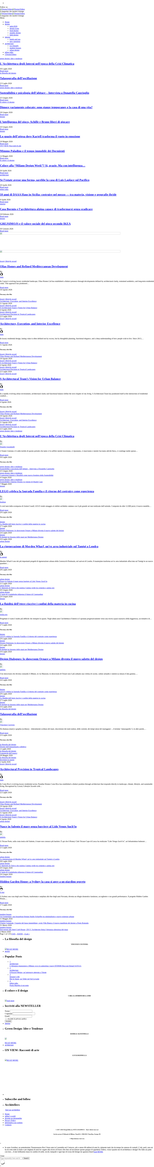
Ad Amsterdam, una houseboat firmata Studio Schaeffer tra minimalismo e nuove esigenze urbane (37, 917)
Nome (7, 1011)
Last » (27, 934)
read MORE (98, 1152)
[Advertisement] (77, 1078)
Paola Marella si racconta (19, 985)
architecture (9, 44)
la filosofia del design (8, 73)
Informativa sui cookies (13, 1123)
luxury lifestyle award (8, 261)
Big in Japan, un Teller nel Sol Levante (24, 979)
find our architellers (12, 1110)
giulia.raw (4, 615)
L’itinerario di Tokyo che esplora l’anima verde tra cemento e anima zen (27, 588)
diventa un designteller (13, 1118)
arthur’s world (10, 1116)
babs (1, 277)
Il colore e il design (7, 102)
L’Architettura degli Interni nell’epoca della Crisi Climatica (37, 436)
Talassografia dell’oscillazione (18, 714)
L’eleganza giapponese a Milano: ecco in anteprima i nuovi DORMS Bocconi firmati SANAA (45, 966)
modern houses (15, 48)
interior (7, 37)
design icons (14, 28)
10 (18, 934)
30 (22, 934)
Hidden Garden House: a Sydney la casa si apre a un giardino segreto (42, 881)
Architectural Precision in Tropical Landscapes (17, 314)
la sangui (3, 557)
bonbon (3, 502)
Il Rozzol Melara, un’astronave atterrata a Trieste (28, 972)
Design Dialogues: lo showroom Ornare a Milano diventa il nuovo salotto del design (32, 531)
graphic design (15, 33)
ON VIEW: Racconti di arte (10, 146)
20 (20, 934)
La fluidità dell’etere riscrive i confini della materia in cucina (22, 524)
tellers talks (9, 52)
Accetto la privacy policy (17, 1019)
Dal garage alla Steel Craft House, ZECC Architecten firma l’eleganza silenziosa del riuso (34, 930)
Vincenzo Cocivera (7, 725)
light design (14, 35)
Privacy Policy (10, 1120)
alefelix (3, 670)
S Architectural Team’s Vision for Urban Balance (18, 308)
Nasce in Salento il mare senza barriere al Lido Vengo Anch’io (23, 581)
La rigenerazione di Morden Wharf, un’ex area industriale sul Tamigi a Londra (49, 546)
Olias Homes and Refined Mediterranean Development (34, 266)
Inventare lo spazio (7, 760)
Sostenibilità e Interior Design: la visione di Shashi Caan (21, 482)
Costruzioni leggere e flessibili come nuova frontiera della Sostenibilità (26, 475)
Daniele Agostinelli (7, 447)
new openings (15, 41)
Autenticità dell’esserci (8, 753)
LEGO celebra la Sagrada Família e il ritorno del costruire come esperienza (47, 491)
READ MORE (12, 949)
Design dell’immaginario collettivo (13, 747)
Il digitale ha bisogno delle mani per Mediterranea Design (21, 537)
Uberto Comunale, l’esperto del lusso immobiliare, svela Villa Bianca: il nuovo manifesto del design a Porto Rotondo (44, 923)
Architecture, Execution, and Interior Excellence (18, 301)
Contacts (8, 1125)
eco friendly (14, 46)
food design (14, 31)
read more (10, 1001)
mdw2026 (13, 26)
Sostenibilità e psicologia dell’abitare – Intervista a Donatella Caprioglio (27, 469)
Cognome (8, 1014)
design (7, 24)
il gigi (2, 892)
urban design (14, 50)
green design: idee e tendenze (11, 59)
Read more (4, 71)
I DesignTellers (10, 54)
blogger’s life (15, 977)
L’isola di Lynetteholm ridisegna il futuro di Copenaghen (21, 594)
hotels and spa (15, 39)
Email (7, 1016)
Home (7, 22)
